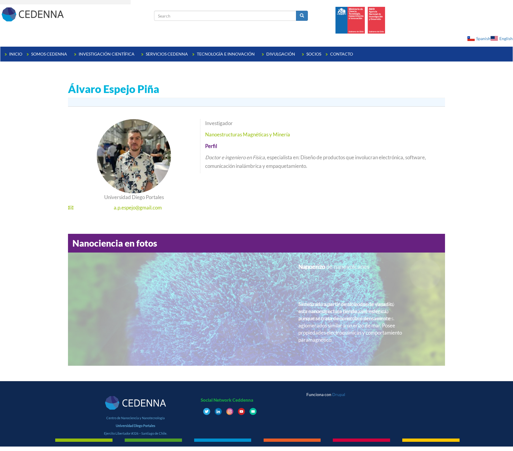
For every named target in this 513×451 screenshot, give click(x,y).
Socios (313, 53)
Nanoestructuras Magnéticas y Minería (247, 134)
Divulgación (281, 53)
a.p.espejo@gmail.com (138, 207)
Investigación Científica (107, 53)
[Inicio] (77, 14)
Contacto (341, 53)
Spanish (483, 38)
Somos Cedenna (49, 53)
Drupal (338, 394)
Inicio (15, 53)
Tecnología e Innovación (226, 53)
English (506, 38)
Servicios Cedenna (167, 53)
